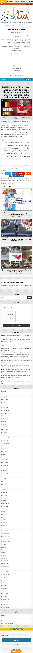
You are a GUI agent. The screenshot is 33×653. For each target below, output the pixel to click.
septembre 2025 (5, 410)
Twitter (9, 173)
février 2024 (4, 462)
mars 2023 (4, 492)
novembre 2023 (5, 470)
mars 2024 (4, 459)
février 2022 (4, 528)
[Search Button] (31, 79)
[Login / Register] (29, 79)
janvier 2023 (4, 498)
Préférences (16, 649)
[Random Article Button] (26, 79)
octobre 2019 (4, 604)
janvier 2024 (4, 465)
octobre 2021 (4, 539)
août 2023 (3, 478)
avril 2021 (3, 555)
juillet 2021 (4, 547)
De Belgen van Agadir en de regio (14, 180)
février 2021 (4, 560)
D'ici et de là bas (16, 83)
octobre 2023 (4, 473)
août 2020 (3, 577)
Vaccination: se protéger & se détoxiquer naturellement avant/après (16, 213)
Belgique (7, 83)
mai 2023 (3, 487)
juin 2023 (3, 484)
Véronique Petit (11, 183)
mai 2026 (3, 391)
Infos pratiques (21, 192)
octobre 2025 (4, 407)
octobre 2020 (4, 571)
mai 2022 (3, 519)
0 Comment (28, 210)
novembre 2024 (5, 437)
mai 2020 (3, 585)
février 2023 (4, 495)
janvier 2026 (4, 402)
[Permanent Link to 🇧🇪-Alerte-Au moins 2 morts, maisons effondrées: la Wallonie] (16, 257)
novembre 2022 (5, 503)
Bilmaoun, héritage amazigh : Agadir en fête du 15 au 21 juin (16, 335)
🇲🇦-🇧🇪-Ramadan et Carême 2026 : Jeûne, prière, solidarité (16, 348)
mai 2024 (3, 454)
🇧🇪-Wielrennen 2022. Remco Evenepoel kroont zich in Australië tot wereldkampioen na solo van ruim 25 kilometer (16, 239)
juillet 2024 (4, 448)
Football (25, 180)
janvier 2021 (4, 563)
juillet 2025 (4, 416)
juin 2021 (3, 550)
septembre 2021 (5, 541)
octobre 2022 (4, 506)
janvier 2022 (4, 530)
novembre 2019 (5, 602)
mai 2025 (3, 421)
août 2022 (3, 511)
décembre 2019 (5, 599)
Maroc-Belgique (25, 182)
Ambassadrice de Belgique (13, 178)
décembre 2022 (5, 500)
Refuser (16, 645)
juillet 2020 (4, 580)
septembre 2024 (5, 443)
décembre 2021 (5, 533)
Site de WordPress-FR (7, 623)
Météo (16, 251)
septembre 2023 (5, 476)
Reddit (29, 173)
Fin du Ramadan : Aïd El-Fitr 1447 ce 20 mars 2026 (14, 344)
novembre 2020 (5, 569)
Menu (4, 4)
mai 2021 (3, 552)
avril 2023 (4, 489)
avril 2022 (4, 522)
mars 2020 (4, 591)
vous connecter (11, 285)
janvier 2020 (4, 596)
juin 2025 (3, 418)
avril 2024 (3, 457)
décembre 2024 (5, 435)
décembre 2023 (5, 468)
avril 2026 (4, 394)
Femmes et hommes (25, 223)
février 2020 (4, 593)
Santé (25, 194)
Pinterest (22, 173)
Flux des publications (6, 618)
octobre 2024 (4, 440)
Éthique (26, 83)
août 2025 (3, 413)
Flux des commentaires (7, 620)
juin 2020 (3, 582)
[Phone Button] (14, 629)
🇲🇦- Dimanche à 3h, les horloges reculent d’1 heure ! (14, 360)
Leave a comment (23, 117)
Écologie (12, 192)
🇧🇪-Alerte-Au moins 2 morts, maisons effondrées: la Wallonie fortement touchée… (16, 270)
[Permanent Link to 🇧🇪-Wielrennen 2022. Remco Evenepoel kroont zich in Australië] (16, 227)
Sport (18, 84)
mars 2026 (4, 396)
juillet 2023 (4, 481)
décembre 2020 (5, 566)
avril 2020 (4, 588)
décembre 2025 (5, 405)
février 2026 (4, 399)
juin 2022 (3, 517)
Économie (23, 83)
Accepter (16, 640)
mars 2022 (4, 525)
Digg (16, 175)
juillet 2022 (4, 514)
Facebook (15, 173)
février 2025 (4, 429)
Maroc (19, 182)
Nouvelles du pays (12, 84)
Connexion (4, 615)
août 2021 (3, 544)
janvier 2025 (4, 432)
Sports (22, 84)
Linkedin (21, 175)
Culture (11, 83)
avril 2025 (4, 424)
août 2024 (3, 446)
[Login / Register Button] (19, 629)
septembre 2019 (5, 607)
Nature (9, 194)
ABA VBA (5, 117)
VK (11, 175)
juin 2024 (3, 451)
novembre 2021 (5, 536)
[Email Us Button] (11, 629)
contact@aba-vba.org (16, 65)
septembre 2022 (5, 509)
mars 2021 (4, 558)
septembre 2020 (5, 574)
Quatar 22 (3, 183)
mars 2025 (4, 426)
